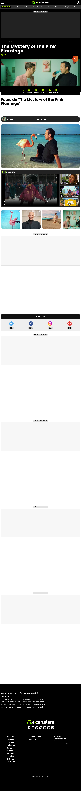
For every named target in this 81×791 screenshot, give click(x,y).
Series (9, 748)
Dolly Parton (69, 7)
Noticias (10, 739)
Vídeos (10, 751)
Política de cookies (60, 741)
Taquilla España (17, 7)
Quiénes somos (35, 737)
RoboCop (36, 7)
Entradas (11, 762)
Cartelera (11, 742)
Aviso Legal (57, 736)
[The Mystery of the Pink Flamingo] (10, 219)
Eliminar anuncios (41, 11)
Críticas (10, 759)
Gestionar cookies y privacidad (64, 743)
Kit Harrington (58, 7)
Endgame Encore (47, 7)
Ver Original (41, 119)
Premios (10, 753)
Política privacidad (61, 739)
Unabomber (28, 7)
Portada (4, 42)
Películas (12, 42)
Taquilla (10, 756)
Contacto (32, 739)
